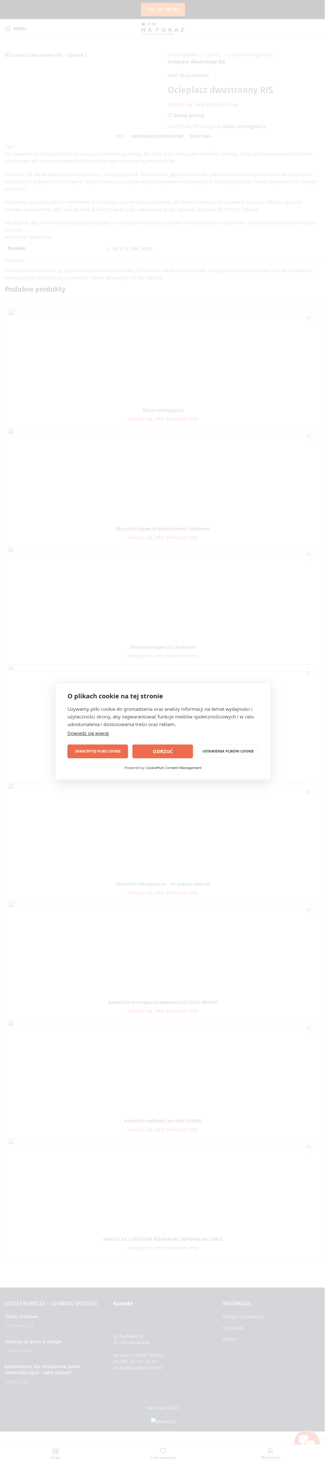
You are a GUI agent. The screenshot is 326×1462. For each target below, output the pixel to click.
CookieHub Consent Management (173, 767)
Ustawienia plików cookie (228, 751)
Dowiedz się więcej (88, 733)
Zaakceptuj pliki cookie (98, 751)
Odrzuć (163, 751)
